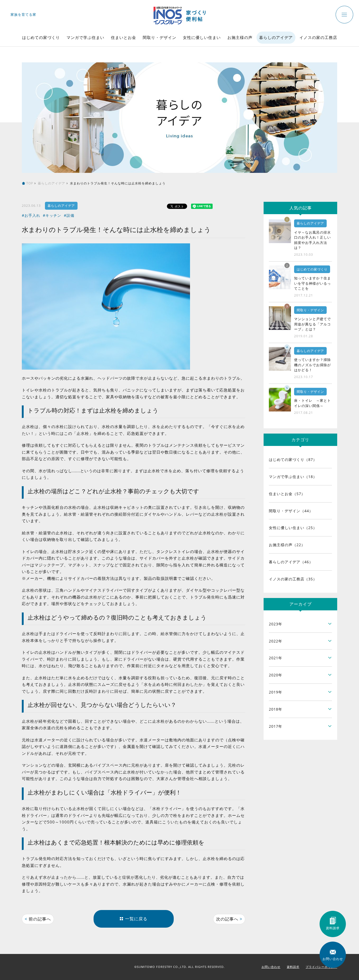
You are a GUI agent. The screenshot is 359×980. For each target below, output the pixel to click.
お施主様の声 (240, 37)
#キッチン (52, 215)
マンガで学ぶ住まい (85, 37)
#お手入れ (31, 215)
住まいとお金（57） (287, 493)
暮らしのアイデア (276, 37)
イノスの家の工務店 (318, 37)
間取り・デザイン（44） (291, 510)
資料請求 (293, 967)
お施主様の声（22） (287, 544)
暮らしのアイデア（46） (291, 561)
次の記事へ (229, 919)
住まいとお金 (123, 37)
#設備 (69, 215)
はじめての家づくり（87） (293, 459)
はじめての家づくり (41, 37)
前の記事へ (38, 919)
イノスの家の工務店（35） (293, 578)
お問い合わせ (270, 967)
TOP (29, 183)
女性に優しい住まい (202, 37)
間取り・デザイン (159, 37)
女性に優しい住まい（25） (293, 527)
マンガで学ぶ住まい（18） (293, 476)
